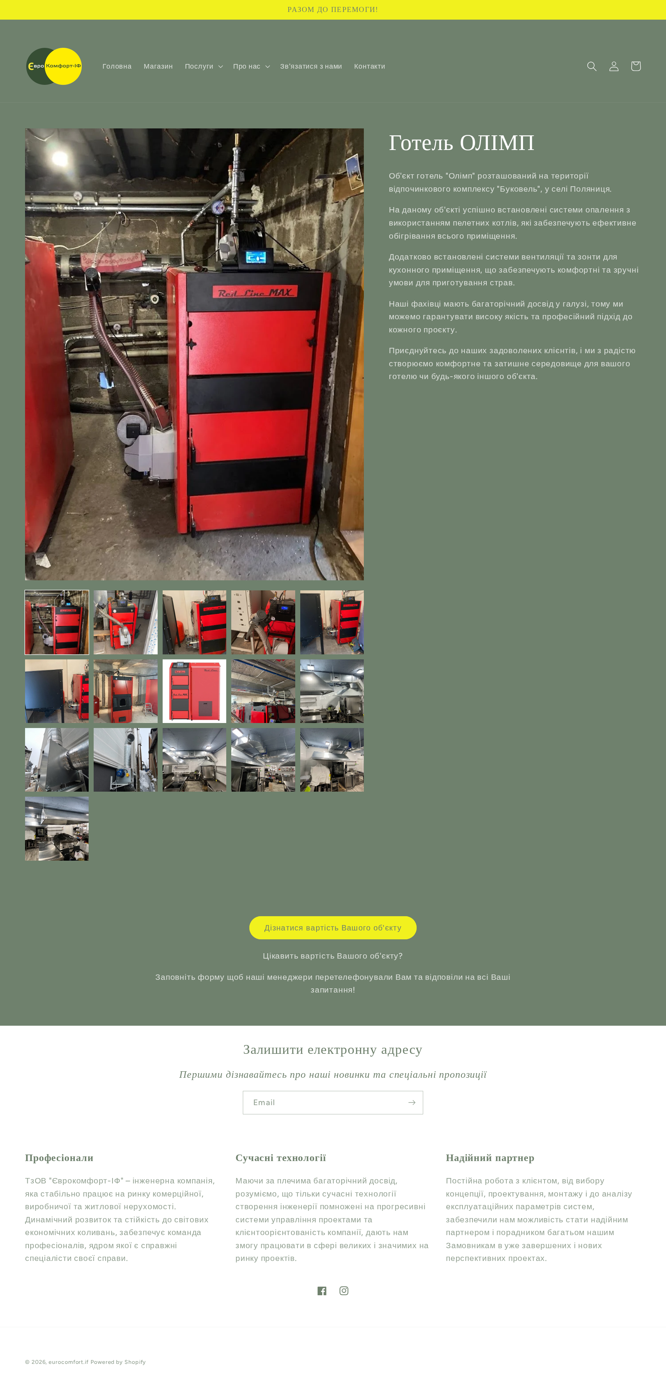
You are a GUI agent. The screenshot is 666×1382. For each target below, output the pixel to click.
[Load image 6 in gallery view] (57, 691)
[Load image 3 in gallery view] (194, 622)
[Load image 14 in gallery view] (263, 760)
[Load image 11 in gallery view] (57, 760)
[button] (203, 66)
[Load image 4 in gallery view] (263, 622)
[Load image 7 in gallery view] (125, 691)
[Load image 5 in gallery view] (332, 622)
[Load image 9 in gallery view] (263, 691)
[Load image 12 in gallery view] (125, 760)
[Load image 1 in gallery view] (57, 622)
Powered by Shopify (118, 1361)
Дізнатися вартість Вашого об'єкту (333, 927)
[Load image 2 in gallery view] (125, 622)
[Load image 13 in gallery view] (194, 760)
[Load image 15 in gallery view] (332, 760)
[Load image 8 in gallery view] (194, 691)
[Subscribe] (412, 1102)
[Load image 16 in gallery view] (57, 828)
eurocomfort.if (69, 1361)
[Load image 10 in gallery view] (332, 691)
